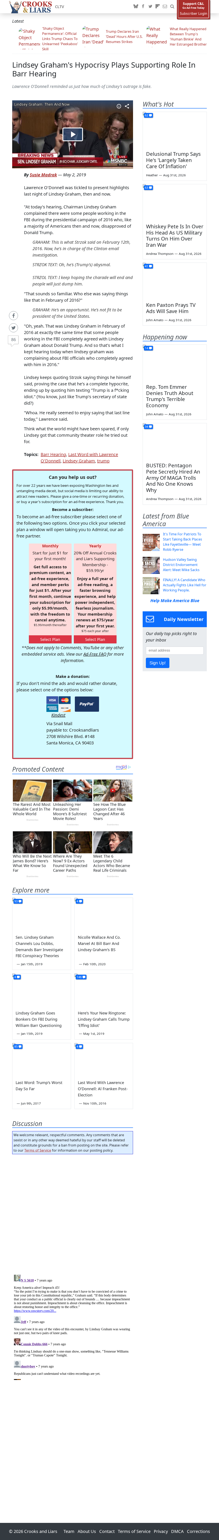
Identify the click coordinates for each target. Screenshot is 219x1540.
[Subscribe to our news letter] (164, 6)
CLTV (59, 6)
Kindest (58, 715)
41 (146, 266)
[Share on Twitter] (13, 327)
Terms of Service (37, 1150)
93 (16, 901)
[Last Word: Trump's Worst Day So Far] (41, 1059)
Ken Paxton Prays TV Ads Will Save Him (170, 308)
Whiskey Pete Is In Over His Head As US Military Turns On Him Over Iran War (174, 235)
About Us (87, 1531)
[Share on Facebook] (13, 315)
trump (103, 461)
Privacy (161, 1531)
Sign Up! (157, 663)
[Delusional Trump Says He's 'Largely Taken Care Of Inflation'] (175, 130)
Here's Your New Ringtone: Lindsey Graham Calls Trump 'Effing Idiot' (104, 1019)
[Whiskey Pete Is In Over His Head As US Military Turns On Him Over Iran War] (175, 202)
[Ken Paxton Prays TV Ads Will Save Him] (175, 281)
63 (146, 188)
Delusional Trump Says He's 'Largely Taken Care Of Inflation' (173, 160)
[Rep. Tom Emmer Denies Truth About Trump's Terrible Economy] (175, 363)
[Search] (172, 6)
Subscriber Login (193, 14)
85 (16, 1046)
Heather (152, 175)
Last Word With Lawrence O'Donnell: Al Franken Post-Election (103, 1088)
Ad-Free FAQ (94, 654)
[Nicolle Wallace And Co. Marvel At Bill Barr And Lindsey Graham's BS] (104, 914)
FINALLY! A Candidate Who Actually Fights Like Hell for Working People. (184, 585)
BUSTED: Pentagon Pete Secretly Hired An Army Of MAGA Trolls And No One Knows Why (173, 477)
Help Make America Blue (174, 600)
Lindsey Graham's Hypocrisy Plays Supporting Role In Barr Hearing (103, 69)
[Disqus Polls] (72, 1213)
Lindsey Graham (79, 461)
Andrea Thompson (159, 253)
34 (146, 427)
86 (13, 339)
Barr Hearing (53, 454)
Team (69, 1531)
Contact (107, 1531)
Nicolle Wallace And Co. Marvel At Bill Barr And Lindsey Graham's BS (99, 943)
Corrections (198, 1531)
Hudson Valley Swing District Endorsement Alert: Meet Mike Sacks (181, 564)
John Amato (154, 320)
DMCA (177, 1531)
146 (79, 977)
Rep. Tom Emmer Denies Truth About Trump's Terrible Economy (169, 396)
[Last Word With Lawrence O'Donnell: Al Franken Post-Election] (104, 1059)
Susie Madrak (43, 175)
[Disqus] (72, 1326)
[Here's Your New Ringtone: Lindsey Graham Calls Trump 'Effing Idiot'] (104, 990)
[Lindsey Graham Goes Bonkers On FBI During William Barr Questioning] (41, 990)
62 (146, 115)
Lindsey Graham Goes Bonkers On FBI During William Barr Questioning (39, 1019)
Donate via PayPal (87, 704)
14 (146, 348)
